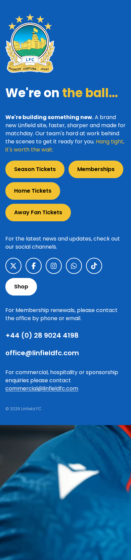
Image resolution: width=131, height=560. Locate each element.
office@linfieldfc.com (42, 353)
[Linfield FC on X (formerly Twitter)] (13, 266)
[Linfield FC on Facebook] (34, 266)
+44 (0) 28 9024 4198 (42, 335)
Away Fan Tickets (38, 212)
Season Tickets (35, 169)
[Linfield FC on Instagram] (54, 266)
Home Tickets (32, 191)
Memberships (96, 169)
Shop (21, 286)
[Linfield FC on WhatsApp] (74, 266)
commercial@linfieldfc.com (41, 388)
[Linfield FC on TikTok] (94, 266)
